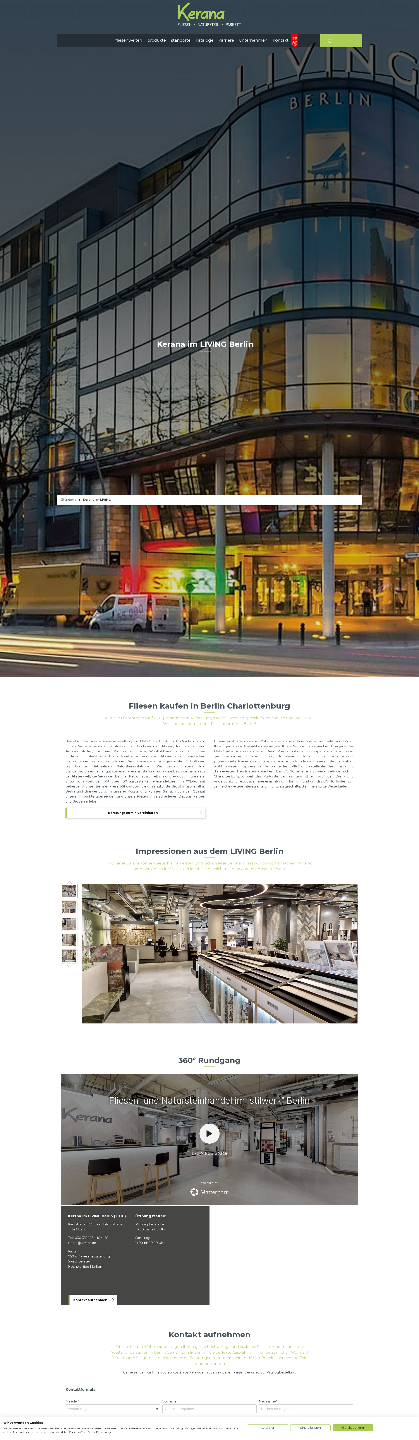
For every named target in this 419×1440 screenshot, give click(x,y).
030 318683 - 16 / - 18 (91, 1238)
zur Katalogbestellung (278, 1372)
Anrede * (72, 1401)
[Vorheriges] (86, 953)
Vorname (169, 1401)
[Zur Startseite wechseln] (209, 14)
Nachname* (268, 1401)
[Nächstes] (353, 953)
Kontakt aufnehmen (90, 1300)
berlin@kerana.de (82, 1243)
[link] (338, 38)
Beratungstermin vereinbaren (133, 813)
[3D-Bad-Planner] (294, 41)
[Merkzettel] (330, 40)
